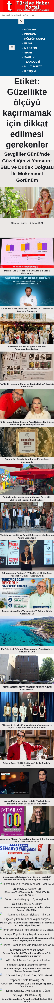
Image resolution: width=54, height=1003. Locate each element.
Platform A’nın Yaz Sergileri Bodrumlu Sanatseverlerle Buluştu (27, 348)
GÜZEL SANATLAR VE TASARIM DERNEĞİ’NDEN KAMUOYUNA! (27, 688)
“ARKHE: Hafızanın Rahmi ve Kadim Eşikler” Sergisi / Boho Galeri (27, 385)
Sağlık (24, 223)
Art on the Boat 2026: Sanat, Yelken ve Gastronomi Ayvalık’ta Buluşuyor (27, 310)
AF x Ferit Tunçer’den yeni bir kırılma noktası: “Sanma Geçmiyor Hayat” (27, 969)
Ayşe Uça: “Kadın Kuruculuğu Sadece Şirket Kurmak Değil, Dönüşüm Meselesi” (27, 840)
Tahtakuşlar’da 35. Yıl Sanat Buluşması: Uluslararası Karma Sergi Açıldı (27, 536)
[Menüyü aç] (12, 47)
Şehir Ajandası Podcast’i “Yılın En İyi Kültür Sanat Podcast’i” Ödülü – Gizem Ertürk (27, 574)
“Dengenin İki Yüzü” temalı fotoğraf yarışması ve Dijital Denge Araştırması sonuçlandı (27, 726)
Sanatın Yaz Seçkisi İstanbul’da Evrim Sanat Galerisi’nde (27, 460)
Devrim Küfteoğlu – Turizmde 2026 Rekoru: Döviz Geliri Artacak (27, 612)
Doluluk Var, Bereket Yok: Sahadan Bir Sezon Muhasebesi (27, 272)
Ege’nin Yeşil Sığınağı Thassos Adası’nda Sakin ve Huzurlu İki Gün (27, 650)
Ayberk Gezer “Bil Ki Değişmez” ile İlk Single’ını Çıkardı (27, 764)
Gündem (15, 223)
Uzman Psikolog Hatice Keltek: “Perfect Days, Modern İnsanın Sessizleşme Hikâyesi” (27, 802)
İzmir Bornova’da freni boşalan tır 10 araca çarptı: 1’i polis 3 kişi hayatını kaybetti (27, 939)
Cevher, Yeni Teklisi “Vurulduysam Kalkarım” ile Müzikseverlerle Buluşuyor (27, 954)
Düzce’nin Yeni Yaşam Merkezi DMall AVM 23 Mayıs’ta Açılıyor (27, 893)
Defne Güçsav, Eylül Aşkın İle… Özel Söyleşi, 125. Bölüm (27, 1000)
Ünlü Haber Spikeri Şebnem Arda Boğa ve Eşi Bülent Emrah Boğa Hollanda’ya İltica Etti (27, 423)
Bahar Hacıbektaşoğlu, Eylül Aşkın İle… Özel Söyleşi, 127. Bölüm (27, 908)
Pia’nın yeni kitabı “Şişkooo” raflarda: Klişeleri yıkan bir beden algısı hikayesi (27, 924)
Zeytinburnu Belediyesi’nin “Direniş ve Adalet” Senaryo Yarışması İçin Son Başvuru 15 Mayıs (27, 878)
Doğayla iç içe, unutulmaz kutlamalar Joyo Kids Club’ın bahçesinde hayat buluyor (27, 498)
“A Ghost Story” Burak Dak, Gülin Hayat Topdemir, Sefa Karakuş (27, 985)
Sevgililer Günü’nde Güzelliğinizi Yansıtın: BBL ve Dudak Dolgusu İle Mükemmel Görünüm (27, 167)
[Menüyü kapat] (21, 21)
